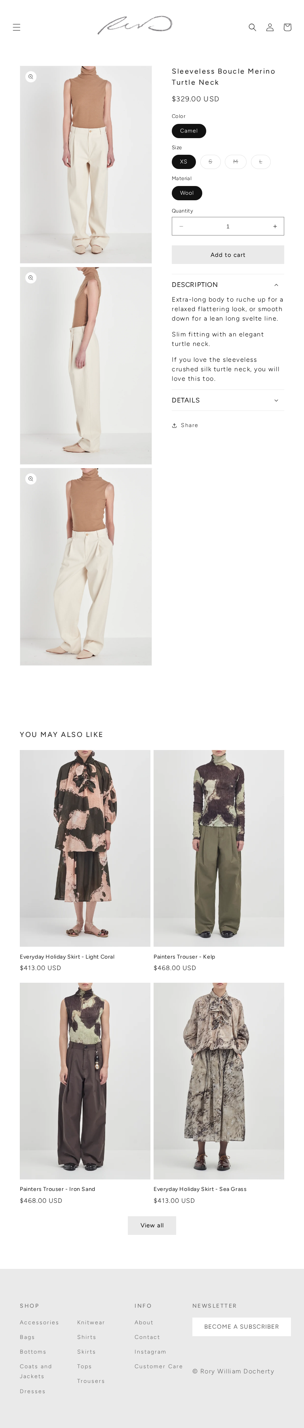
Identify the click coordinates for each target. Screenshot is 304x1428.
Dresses (33, 1391)
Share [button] (190, 425)
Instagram (151, 1351)
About (144, 1322)
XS (184, 161)
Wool (187, 193)
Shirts (87, 1337)
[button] (16, 27)
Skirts (86, 1351)
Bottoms (33, 1351)
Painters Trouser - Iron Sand (57, 1189)
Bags (27, 1337)
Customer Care (159, 1366)
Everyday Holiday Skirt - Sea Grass (200, 1189)
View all (152, 1225)
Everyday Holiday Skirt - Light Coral (67, 956)
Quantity (182, 211)
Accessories (39, 1322)
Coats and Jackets (36, 1371)
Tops (84, 1366)
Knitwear (91, 1322)
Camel (189, 130)
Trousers (91, 1381)
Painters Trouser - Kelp (184, 956)
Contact (147, 1337)
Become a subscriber (241, 1326)
